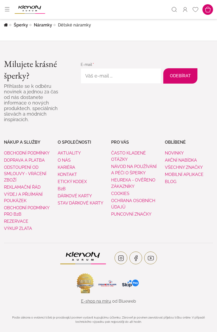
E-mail (86, 64)
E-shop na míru (96, 301)
